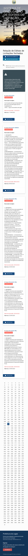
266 (12, 477)
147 (15, 434)
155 (23, 436)
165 (15, 441)
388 (19, 520)
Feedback (7, 549)
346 (19, 505)
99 (15, 417)
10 (19, 385)
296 (12, 488)
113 (23, 421)
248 (12, 471)
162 (5, 441)
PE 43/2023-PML (13, 282)
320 (12, 497)
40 (19, 396)
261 (16, 475)
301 (8, 490)
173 (23, 443)
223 (8, 462)
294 (5, 488)
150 (5, 436)
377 (23, 516)
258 (5, 475)
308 (12, 492)
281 (23, 482)
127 (8, 428)
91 (8, 415)
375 (15, 516)
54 (4, 402)
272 (12, 479)
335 (23, 501)
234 (5, 466)
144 (5, 434)
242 (12, 469)
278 (12, 482)
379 (8, 518)
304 (19, 490)
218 (12, 460)
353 (23, 507)
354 (5, 509)
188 (12, 449)
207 (15, 456)
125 (23, 426)
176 (12, 445)
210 (5, 458)
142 (19, 432)
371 (23, 514)
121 (8, 426)
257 (23, 473)
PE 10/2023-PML (13, 330)
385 (8, 520)
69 (15, 406)
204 (5, 456)
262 (19, 475)
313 (8, 494)
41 (22, 396)
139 (8, 432)
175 (8, 445)
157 (8, 439)
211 (8, 458)
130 (19, 428)
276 (5, 482)
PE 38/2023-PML (13, 199)
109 (8, 421)
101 (23, 417)
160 (19, 439)
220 (19, 460)
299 (23, 488)
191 (23, 449)
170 (12, 443)
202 (19, 454)
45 (15, 398)
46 (19, 398)
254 (12, 473)
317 (23, 494)
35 (22, 393)
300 (5, 490)
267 (15, 477)
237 (15, 466)
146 (12, 434)
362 (12, 512)
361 (8, 512)
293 (23, 486)
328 (19, 499)
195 (16, 451)
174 (5, 445)
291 (15, 486)
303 (15, 490)
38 (12, 396)
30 (4, 393)
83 (22, 411)
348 (5, 507)
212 (12, 458)
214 (19, 458)
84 (4, 413)
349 (8, 507)
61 (8, 404)
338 (12, 503)
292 (19, 486)
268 (19, 477)
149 (23, 434)
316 (19, 494)
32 (12, 393)
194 (12, 451)
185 (23, 447)
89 (22, 413)
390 (5, 522)
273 (15, 479)
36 (4, 396)
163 (8, 441)
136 (19, 430)
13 (8, 387)
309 (15, 492)
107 (23, 419)
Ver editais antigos (12, 59)
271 (8, 479)
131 (23, 428)
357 (15, 509)
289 (8, 486)
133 (8, 430)
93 (15, 415)
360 (5, 512)
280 (19, 482)
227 (23, 462)
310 (19, 492)
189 (16, 449)
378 (5, 518)
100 (19, 417)
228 (5, 464)
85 (8, 413)
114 (5, 423)
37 (8, 396)
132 (5, 430)
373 (8, 516)
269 (23, 477)
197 (23, 451)
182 (12, 447)
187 (8, 449)
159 (16, 439)
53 (22, 400)
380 (12, 518)
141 (15, 432)
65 (22, 404)
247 (8, 471)
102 (5, 419)
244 (19, 469)
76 (19, 408)
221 (23, 460)
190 (19, 449)
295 (8, 488)
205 (8, 456)
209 (23, 456)
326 (12, 499)
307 (8, 492)
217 (8, 460)
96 (4, 417)
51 (15, 400)
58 (19, 402)
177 (15, 445)
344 (12, 505)
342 (5, 505)
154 (19, 436)
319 (8, 497)
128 (12, 428)
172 (19, 443)
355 (8, 509)
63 (15, 404)
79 (8, 411)
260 (12, 475)
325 (8, 499)
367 (8, 514)
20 (12, 389)
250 (19, 471)
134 (12, 430)
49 (8, 400)
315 (16, 494)
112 (19, 421)
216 (5, 460)
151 (8, 436)
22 (19, 389)
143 (23, 432)
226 (19, 462)
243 (15, 469)
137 (23, 430)
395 (23, 522)
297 (15, 488)
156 (5, 439)
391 (8, 522)
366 (5, 514)
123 (15, 426)
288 (5, 486)
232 (19, 464)
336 (5, 503)
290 (12, 486)
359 (23, 509)
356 (12, 509)
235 (8, 466)
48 (4, 400)
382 (19, 518)
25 (8, 391)
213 (15, 458)
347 (23, 505)
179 (23, 445)
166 (19, 441)
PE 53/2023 (11, 95)
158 (12, 439)
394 (19, 522)
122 (12, 426)
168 (5, 443)
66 (4, 406)
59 (22, 402)
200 (12, 454)
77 (22, 408)
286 (19, 484)
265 (8, 477)
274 (19, 479)
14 (12, 387)
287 (23, 484)
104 (12, 419)
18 (4, 389)
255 (16, 473)
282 (5, 484)
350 (12, 507)
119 (23, 423)
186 (5, 449)
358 (19, 509)
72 (4, 408)
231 (15, 464)
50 (12, 400)
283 (8, 484)
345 (15, 505)
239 (23, 466)
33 (15, 393)
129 (15, 428)
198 (5, 454)
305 (23, 490)
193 (8, 451)
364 (19, 512)
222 (5, 462)
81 (15, 411)
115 (8, 423)
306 (5, 492)
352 (19, 507)
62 (12, 404)
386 (12, 520)
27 (15, 391)
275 (23, 479)
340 (19, 503)
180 (5, 447)
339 (15, 503)
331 (8, 501)
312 (5, 494)
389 (23, 520)
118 (19, 423)
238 (19, 466)
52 (19, 400)
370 (19, 514)
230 (12, 464)
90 (4, 415)
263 (23, 475)
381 (16, 518)
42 (4, 398)
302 (12, 490)
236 (12, 466)
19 (8, 389)
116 (12, 423)
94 (19, 415)
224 (12, 462)
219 (15, 460)
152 (12, 436)
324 (5, 499)
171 (16, 443)
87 (15, 413)
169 (8, 443)
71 (22, 406)
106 (19, 419)
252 (5, 473)
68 (12, 406)
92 (12, 415)
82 (19, 411)
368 (12, 514)
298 (19, 488)
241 (8, 469)
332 (12, 501)
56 (12, 402)
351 (16, 507)
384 (5, 520)
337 (8, 503)
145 (8, 434)
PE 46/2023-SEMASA (14, 127)
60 (4, 404)
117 (16, 423)
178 (19, 445)
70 (19, 406)
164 (12, 441)
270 (5, 479)
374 (12, 516)
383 (23, 518)
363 (15, 512)
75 (15, 408)
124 (19, 426)
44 (12, 398)
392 (12, 522)
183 (16, 447)
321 (15, 497)
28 (19, 391)
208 (19, 456)
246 (5, 471)
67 (8, 406)
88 (19, 413)
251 (23, 471)
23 (22, 389)
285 (16, 484)
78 (4, 411)
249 (15, 471)
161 (23, 439)
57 (15, 402)
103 (8, 419)
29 (22, 391)
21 (15, 389)
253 (8, 473)
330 (5, 501)
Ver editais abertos (12, 56)
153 (16, 436)
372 (5, 516)
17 (22, 387)
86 (12, 413)
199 (8, 454)
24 (4, 391)
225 (15, 462)
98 (12, 417)
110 (12, 421)
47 (22, 398)
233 (23, 464)
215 (23, 458)
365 (23, 512)
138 (5, 432)
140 (12, 432)
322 (19, 497)
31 (8, 393)
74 (12, 408)
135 (16, 430)
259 (8, 475)
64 (19, 404)
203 (23, 454)
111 (15, 421)
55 (8, 402)
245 (23, 469)
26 (12, 391)
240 (5, 469)
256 (19, 473)
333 (15, 501)
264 (5, 477)
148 (19, 434)
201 (16, 454)
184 (19, 447)
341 (23, 503)
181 (8, 447)
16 (19, 387)
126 (5, 428)
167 (23, 441)
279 (15, 482)
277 (8, 482)
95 (22, 415)
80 (12, 411)
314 (12, 494)
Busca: (15, 66)
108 (5, 421)
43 (8, 398)
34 (19, 393)
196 (19, 451)
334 (19, 501)
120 (5, 426)
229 (8, 464)
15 (15, 387)
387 (15, 520)
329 (23, 499)
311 (23, 492)
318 (5, 497)
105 (15, 419)
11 (22, 385)
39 (15, 396)
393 (15, 522)
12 (4, 387)
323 (23, 497)
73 (8, 408)
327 (15, 499)
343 (8, 505)
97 (8, 417)
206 (12, 456)
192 (5, 451)
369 (15, 514)
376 (19, 516)
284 (12, 484)
